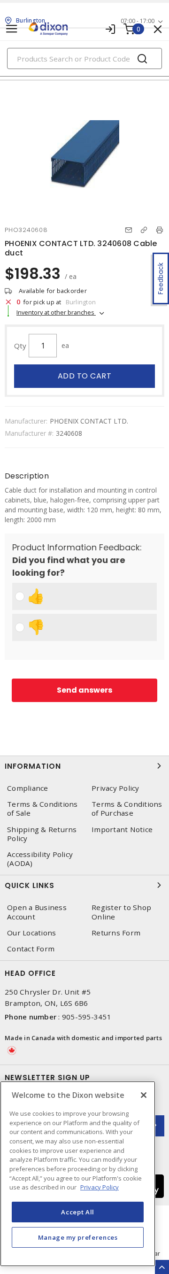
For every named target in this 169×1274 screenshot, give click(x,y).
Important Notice (122, 829)
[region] (77, 1173)
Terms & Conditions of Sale (42, 809)
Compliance (27, 788)
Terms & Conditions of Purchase (127, 809)
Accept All (77, 1212)
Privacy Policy (115, 788)
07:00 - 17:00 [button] (137, 21)
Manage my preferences (78, 1237)
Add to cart (85, 376)
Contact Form (30, 948)
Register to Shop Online (121, 912)
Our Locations (31, 932)
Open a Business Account (37, 912)
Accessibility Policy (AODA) (40, 859)
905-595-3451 (86, 1016)
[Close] (143, 1095)
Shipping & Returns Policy (42, 834)
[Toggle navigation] (12, 29)
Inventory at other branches (56, 312)
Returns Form (116, 932)
